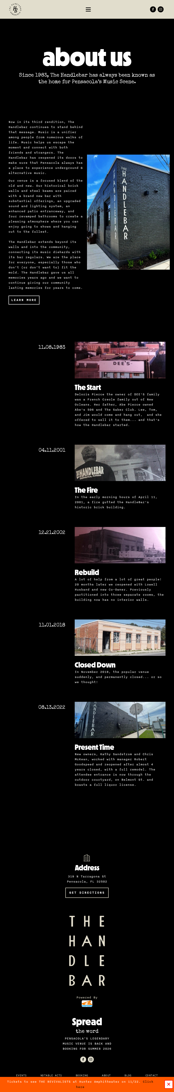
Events (21, 1075)
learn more (24, 300)
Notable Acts (51, 1075)
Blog (128, 1075)
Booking (82, 1075)
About (106, 1075)
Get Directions (87, 892)
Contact (151, 1075)
